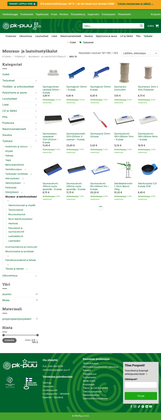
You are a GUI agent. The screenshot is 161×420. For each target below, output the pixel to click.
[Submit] (141, 26)
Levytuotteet (41, 36)
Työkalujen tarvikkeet (16, 173)
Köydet (9, 151)
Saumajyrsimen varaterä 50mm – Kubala (52, 89)
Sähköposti (131, 379)
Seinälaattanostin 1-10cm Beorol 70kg (123, 186)
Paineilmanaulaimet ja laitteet (20, 260)
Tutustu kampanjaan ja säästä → (135, 3)
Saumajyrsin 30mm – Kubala (76, 88)
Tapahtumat (42, 14)
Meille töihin (89, 380)
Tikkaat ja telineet (14, 268)
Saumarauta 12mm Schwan (100, 135)
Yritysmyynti (108, 14)
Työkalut (148, 36)
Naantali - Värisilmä (53, 397)
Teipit (8, 160)
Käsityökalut (12, 192)
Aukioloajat (89, 384)
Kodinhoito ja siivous (16, 146)
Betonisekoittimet (14, 164)
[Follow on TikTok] (139, 406)
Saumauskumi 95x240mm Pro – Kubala (99, 186)
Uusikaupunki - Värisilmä (56, 393)
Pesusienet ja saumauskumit (16, 230)
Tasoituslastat (15, 209)
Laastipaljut (14, 240)
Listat (54, 36)
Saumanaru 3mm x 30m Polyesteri (148, 88)
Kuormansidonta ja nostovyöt (21, 246)
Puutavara (11, 36)
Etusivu (6, 56)
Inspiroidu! (93, 14)
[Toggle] (36, 80)
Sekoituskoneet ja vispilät (21, 205)
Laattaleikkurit (15, 236)
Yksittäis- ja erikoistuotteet (18, 86)
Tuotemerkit (26, 14)
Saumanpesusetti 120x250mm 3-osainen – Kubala (75, 136)
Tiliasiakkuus (77, 14)
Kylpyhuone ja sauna (106, 36)
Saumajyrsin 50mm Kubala (100, 88)
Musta (5, 300)
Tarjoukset (88, 42)
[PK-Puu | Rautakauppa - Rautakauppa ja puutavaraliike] (22, 25)
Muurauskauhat (16, 214)
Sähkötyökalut (13, 183)
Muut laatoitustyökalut (20, 219)
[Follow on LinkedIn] (146, 406)
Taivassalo (48, 386)
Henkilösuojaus (13, 169)
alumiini (6, 294)
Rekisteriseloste (91, 395)
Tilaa (140, 395)
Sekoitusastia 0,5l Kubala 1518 (147, 185)
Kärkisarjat (11, 187)
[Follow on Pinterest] (143, 406)
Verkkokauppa (10, 14)
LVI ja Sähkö (126, 36)
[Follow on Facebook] (131, 406)
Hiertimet (13, 223)
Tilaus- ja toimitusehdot (95, 388)
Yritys (54, 14)
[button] (156, 14)
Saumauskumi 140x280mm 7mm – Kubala (124, 136)
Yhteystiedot (124, 14)
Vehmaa (47, 382)
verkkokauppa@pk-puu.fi (56, 369)
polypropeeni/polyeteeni (16, 318)
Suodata (9, 340)
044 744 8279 (55, 366)
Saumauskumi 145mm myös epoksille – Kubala (52, 186)
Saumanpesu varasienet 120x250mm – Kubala (50, 138)
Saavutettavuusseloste (95, 398)
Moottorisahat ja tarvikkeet (19, 251)
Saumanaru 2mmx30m (120, 88)
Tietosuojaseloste (92, 391)
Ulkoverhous (25, 36)
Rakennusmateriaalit (70, 36)
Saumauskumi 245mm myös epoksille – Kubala (75, 186)
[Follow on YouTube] (150, 406)
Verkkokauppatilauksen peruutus (100, 366)
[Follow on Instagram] (135, 406)
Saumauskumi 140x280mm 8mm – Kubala (148, 136)
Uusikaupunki (50, 390)
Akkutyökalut (12, 178)
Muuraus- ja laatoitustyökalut (47, 56)
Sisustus (88, 36)
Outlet (73, 42)
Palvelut (63, 14)
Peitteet (9, 155)
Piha (138, 36)
